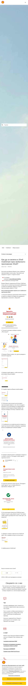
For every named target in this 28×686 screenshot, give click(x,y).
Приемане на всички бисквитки (14, 678)
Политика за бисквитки (14, 671)
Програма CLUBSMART (9, 648)
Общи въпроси (16, 247)
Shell (3, 247)
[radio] (6, 572)
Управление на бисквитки (14, 675)
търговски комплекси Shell (10, 641)
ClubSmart (8, 247)
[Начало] (2, 3)
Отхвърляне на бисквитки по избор (14, 683)
